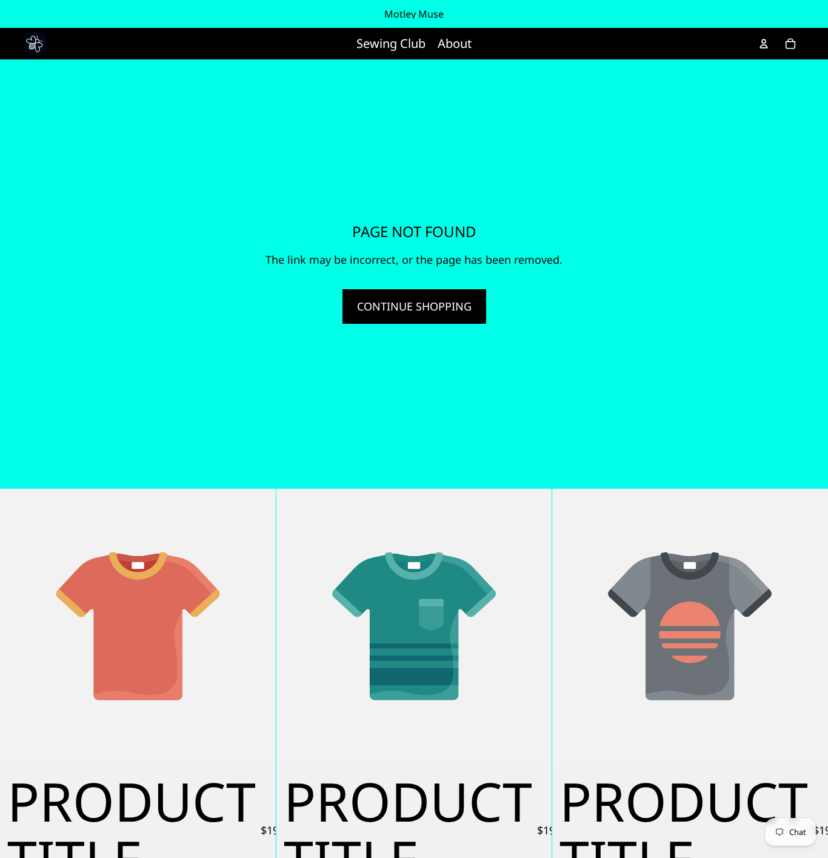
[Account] (763, 43)
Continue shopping (414, 306)
